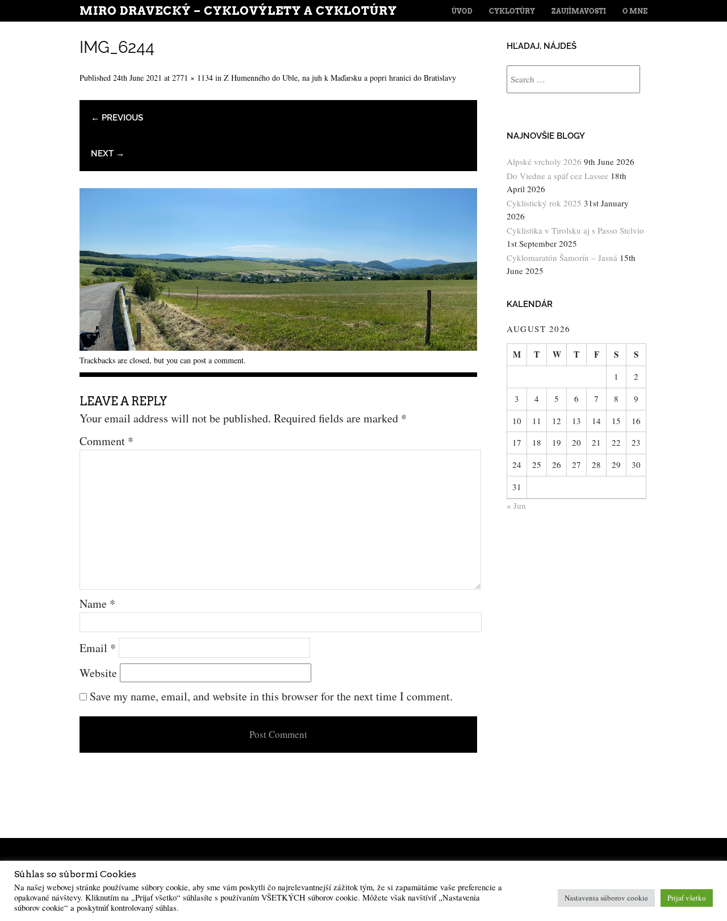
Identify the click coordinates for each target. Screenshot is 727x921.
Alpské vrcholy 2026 (544, 161)
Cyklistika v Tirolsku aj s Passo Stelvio (575, 230)
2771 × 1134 (192, 77)
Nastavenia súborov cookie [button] (606, 898)
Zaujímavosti (578, 11)
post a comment (218, 360)
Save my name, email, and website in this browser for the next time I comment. (271, 696)
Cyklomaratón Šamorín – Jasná (562, 257)
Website (98, 673)
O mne (634, 11)
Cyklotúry (512, 11)
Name (97, 603)
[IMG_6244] (278, 346)
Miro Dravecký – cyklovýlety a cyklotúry (238, 11)
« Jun (516, 505)
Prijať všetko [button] (686, 898)
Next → (107, 153)
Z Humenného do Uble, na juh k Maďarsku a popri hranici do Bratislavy (340, 77)
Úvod (462, 11)
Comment (106, 441)
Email (98, 648)
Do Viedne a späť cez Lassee (557, 175)
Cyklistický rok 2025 (544, 203)
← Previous (117, 118)
